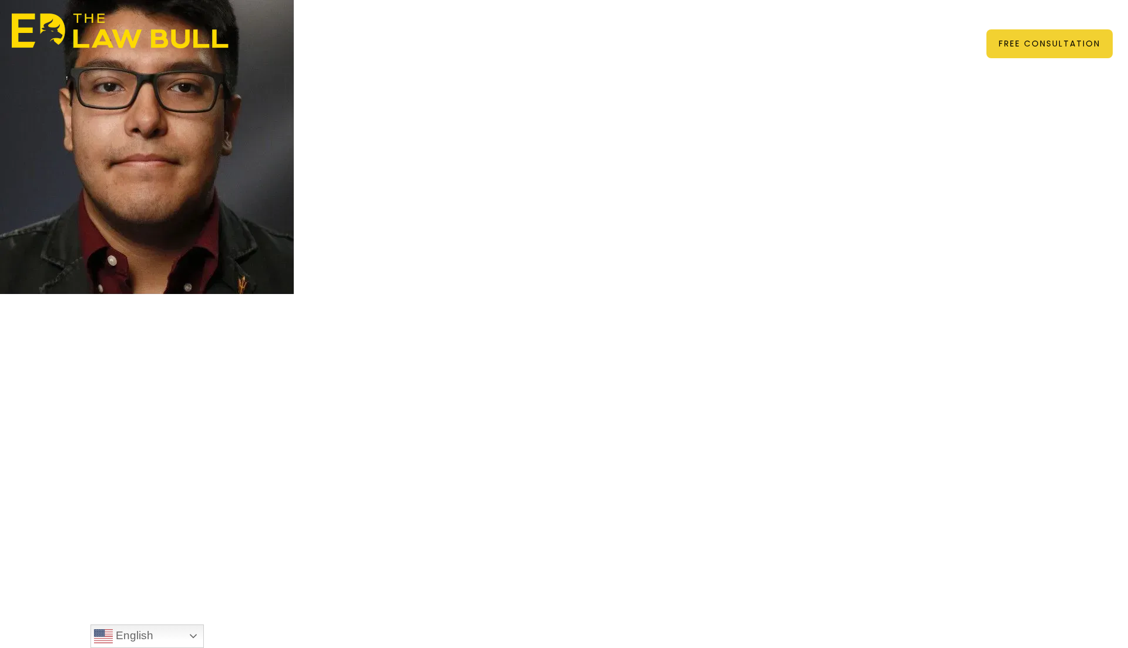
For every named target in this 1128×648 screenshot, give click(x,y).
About (403, 32)
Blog (744, 32)
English (133, 635)
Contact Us (800, 32)
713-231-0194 (1052, 15)
